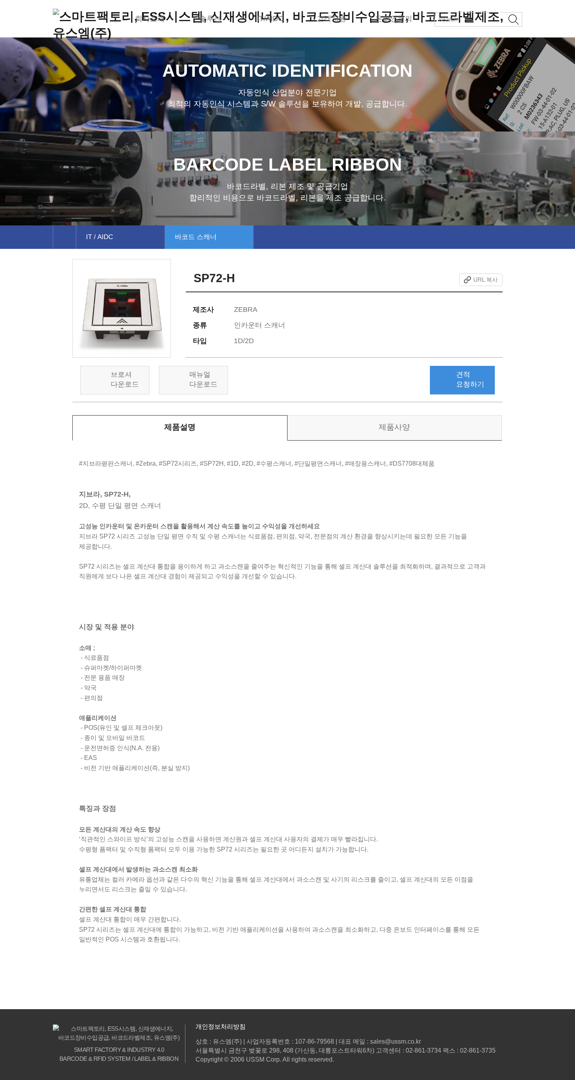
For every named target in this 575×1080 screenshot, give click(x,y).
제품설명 (180, 427)
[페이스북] (399, 280)
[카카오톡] (432, 280)
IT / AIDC (99, 237)
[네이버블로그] (449, 280)
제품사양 (394, 427)
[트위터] (414, 280)
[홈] (64, 237)
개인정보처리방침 (221, 1026)
